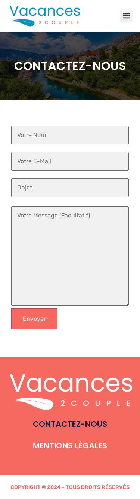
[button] (126, 16)
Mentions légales (70, 445)
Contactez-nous (70, 424)
